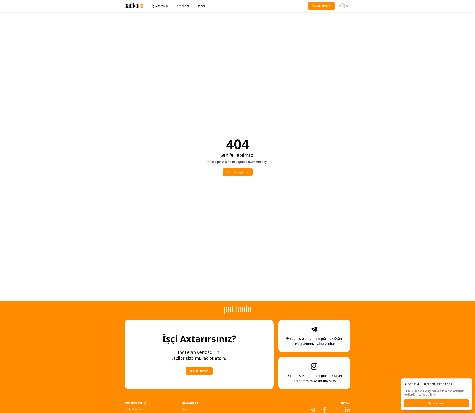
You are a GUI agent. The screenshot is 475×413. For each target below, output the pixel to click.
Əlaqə (185, 409)
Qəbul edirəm (436, 403)
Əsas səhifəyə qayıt (238, 172)
